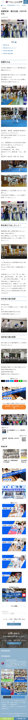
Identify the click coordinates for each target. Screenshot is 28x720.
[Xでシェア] (3, 381)
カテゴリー (5, 611)
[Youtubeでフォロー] (17, 422)
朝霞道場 (4, 8)
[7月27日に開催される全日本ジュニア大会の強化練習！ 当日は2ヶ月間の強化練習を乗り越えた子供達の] (7, 688)
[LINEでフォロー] (20, 422)
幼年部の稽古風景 (8, 50)
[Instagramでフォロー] (14, 422)
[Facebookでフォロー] (8, 422)
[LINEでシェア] (21, 381)
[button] (25, 381)
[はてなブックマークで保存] (12, 381)
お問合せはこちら (14, 624)
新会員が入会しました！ (10, 48)
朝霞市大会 (6, 45)
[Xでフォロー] (11, 422)
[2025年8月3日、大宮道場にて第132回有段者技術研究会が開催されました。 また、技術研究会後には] (20, 675)
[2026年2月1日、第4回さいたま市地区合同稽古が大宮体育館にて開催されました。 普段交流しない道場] (7, 675)
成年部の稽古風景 (8, 53)
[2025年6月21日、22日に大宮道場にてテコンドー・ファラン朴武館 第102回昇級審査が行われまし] (20, 688)
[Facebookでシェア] (7, 381)
